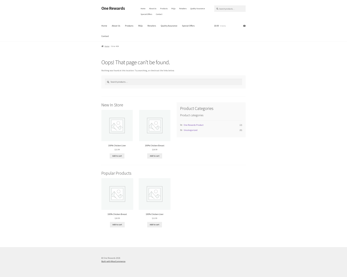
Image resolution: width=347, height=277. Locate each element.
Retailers (183, 8)
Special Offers (146, 14)
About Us (152, 8)
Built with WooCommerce (113, 261)
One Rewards (113, 8)
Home (143, 8)
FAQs (173, 8)
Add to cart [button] (117, 156)
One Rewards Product (194, 125)
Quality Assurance (197, 8)
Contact (159, 14)
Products (164, 8)
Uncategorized (190, 130)
